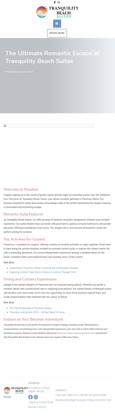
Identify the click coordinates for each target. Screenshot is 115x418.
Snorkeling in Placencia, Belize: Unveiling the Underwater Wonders (44, 268)
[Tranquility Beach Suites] (57, 12)
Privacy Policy (37, 407)
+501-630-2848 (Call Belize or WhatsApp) (81, 395)
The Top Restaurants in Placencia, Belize (30, 308)
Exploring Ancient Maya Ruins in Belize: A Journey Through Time (43, 272)
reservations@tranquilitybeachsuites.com (83, 400)
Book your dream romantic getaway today (76, 333)
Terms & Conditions (40, 402)
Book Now (57, 33)
